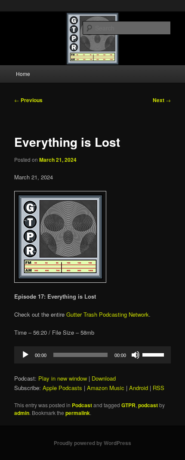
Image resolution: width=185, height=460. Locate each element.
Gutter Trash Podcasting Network (107, 314)
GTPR (128, 405)
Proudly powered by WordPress (92, 443)
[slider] (154, 354)
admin (21, 413)
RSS (158, 388)
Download (104, 378)
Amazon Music (105, 388)
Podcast (82, 405)
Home (23, 73)
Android (138, 388)
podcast (148, 405)
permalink (77, 413)
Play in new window (62, 378)
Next (162, 100)
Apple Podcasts (62, 388)
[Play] (25, 355)
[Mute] (135, 355)
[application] (92, 354)
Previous (28, 100)
